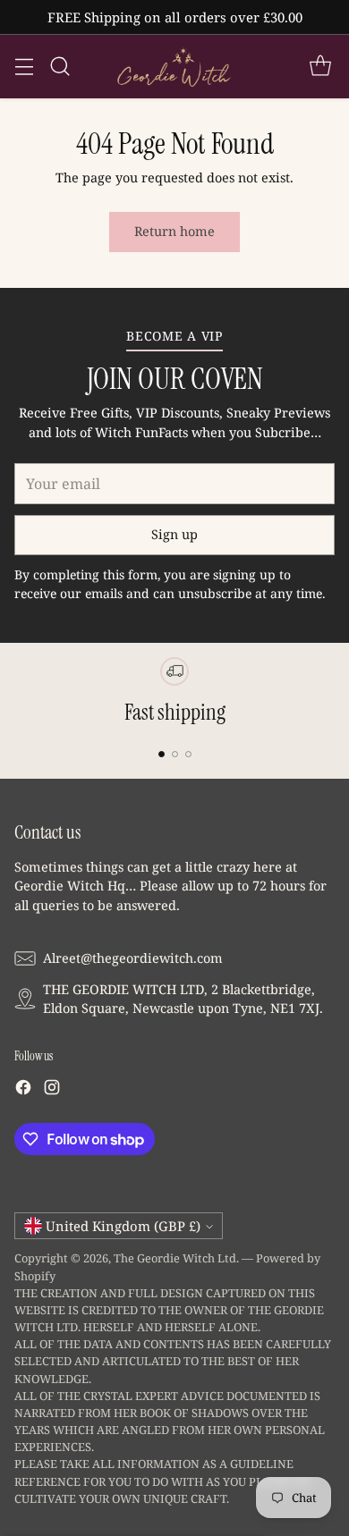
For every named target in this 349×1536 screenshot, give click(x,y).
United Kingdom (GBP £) (123, 1226)
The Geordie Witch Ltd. (176, 1258)
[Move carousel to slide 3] (188, 754)
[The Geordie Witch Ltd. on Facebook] (23, 1089)
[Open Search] (59, 66)
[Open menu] (23, 66)
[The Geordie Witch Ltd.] (174, 66)
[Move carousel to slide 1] (161, 754)
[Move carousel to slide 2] (175, 754)
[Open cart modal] (320, 66)
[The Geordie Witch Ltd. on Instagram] (52, 1089)
